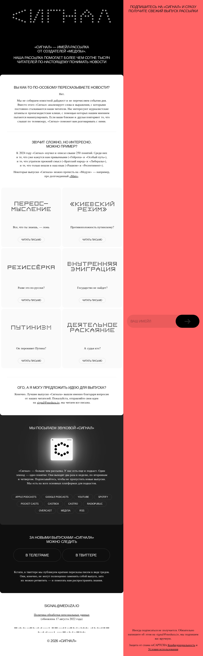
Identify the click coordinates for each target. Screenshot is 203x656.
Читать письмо (31, 239)
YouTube (83, 497)
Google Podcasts (57, 497)
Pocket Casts (30, 504)
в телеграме (37, 555)
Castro (73, 504)
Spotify (103, 497)
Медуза (65, 510)
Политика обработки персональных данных (61, 615)
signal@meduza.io (48, 402)
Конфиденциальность (181, 645)
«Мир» (73, 176)
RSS (82, 510)
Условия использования (163, 649)
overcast (45, 510)
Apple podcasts (25, 497)
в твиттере (86, 555)
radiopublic (95, 504)
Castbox (53, 504)
